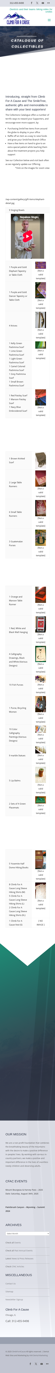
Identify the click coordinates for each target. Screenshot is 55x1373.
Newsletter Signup (14, 1299)
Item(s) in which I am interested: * (24, 1053)
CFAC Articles (18, 1266)
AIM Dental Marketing (38, 1355)
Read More (13, 1173)
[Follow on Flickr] (48, 3)
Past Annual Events (24, 1250)
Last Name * (14, 1016)
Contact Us (11, 1283)
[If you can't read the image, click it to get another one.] (25, 1077)
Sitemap (9, 1291)
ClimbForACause (19, 1351)
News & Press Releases (22, 1258)
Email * (11, 1041)
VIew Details (15, 1199)
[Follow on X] (37, 3)
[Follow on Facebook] (31, 3)
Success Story (16, 1216)
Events (18, 1242)
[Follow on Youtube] (43, 3)
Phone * (12, 1028)
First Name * (14, 1004)
